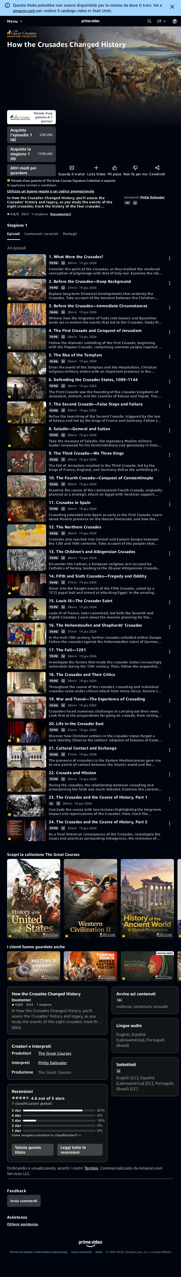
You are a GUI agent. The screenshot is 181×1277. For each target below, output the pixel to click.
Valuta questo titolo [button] (28, 1150)
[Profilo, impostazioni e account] (174, 21)
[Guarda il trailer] (72, 167)
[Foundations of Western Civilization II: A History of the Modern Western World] (90, 899)
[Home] (90, 21)
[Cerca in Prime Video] (149, 21)
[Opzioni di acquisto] (169, 258)
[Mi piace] (114, 167)
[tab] (13, 234)
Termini (91, 1168)
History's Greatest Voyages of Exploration (33, 966)
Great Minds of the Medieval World (147, 966)
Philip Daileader (152, 197)
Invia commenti (81, 1252)
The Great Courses (54, 1053)
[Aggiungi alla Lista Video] (96, 167)
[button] (46, 1135)
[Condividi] (157, 167)
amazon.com (24, 10)
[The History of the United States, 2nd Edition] (33, 899)
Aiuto (98, 1252)
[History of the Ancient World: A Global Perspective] (147, 899)
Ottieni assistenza (22, 1224)
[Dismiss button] (172, 6)
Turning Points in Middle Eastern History (90, 966)
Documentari (60, 214)
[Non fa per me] (135, 167)
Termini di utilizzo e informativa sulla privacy (39, 1252)
